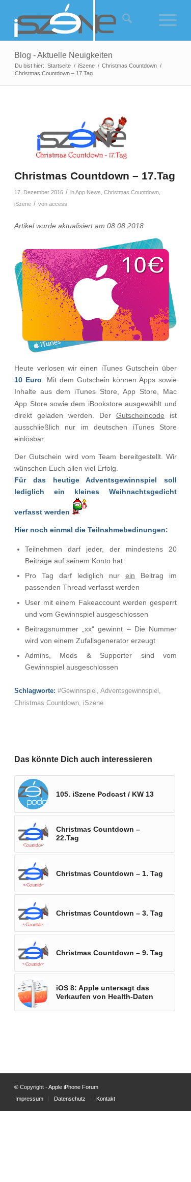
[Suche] (122, 20)
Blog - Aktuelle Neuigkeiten (63, 55)
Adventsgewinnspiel (129, 690)
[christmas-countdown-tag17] (82, 137)
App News (88, 192)
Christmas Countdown (131, 192)
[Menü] (163, 20)
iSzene (22, 204)
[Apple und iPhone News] (79, 20)
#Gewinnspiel (77, 690)
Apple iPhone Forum (73, 1087)
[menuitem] (121, 20)
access (58, 204)
